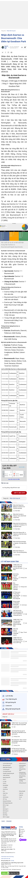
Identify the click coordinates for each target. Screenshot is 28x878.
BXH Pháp (5, 814)
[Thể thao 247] (5, 759)
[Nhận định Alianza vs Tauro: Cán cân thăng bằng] (6, 553)
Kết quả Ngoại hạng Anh (22, 766)
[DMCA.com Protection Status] (10, 873)
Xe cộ (20, 797)
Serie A (4, 783)
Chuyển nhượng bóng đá (8, 773)
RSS (21, 834)
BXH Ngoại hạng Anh (7, 803)
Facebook (22, 831)
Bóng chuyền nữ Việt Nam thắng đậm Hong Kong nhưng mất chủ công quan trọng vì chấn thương (16, 605)
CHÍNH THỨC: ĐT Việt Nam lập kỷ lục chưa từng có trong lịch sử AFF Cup (18, 640)
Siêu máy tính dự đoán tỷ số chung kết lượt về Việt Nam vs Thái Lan (15, 632)
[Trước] (3, 474)
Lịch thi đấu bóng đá (7, 763)
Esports (21, 795)
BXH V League (6, 816)
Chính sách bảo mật (5, 858)
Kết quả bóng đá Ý (22, 769)
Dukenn (25, 595)
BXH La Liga (5, 805)
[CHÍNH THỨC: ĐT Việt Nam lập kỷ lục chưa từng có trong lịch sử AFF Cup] (6, 640)
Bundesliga (5, 785)
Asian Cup (5, 793)
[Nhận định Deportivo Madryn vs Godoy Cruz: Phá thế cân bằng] (6, 508)
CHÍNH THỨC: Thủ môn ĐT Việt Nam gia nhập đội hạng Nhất (17, 567)
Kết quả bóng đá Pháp (22, 780)
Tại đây (12, 860)
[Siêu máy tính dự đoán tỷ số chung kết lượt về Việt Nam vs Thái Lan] (6, 631)
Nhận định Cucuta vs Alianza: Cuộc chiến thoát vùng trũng (19, 516)
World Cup (5, 789)
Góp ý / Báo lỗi (19, 493)
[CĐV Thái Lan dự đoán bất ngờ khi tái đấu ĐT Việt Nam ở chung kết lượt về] (6, 613)
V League (5, 787)
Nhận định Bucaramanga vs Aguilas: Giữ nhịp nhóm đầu (19, 543)
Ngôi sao (5, 716)
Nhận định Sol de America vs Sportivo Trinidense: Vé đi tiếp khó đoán (20, 525)
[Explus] (14, 486)
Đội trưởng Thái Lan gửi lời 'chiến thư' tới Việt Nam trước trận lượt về (16, 577)
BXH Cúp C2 (5, 811)
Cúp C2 (4, 795)
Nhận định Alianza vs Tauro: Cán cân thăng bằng (20, 551)
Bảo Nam (17, 510)
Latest (3, 821)
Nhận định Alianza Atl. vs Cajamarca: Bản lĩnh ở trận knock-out (20, 534)
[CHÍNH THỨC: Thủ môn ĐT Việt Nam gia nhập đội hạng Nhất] (6, 567)
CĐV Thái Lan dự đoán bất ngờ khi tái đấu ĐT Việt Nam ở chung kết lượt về (18, 613)
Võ (20, 799)
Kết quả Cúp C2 (22, 783)
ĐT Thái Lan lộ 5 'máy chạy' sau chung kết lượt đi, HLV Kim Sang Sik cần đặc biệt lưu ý (16, 595)
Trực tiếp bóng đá (7, 771)
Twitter (21, 832)
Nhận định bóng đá (11, 30)
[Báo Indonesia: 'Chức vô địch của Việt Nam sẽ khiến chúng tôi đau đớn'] (6, 586)
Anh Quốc (24, 605)
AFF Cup (5, 799)
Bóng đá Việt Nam (7, 801)
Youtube (22, 829)
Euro (4, 791)
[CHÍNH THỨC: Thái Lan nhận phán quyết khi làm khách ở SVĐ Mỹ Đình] (6, 622)
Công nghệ (9, 821)
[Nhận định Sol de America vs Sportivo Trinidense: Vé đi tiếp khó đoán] (6, 526)
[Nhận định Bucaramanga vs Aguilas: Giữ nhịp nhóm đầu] (6, 544)
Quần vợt (21, 793)
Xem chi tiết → (22, 467)
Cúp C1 (4, 779)
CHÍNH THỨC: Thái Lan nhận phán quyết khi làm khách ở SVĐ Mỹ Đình (17, 623)
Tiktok (21, 836)
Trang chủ (3, 30)
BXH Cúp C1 (5, 809)
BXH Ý (4, 807)
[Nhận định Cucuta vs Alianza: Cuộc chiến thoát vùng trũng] (6, 517)
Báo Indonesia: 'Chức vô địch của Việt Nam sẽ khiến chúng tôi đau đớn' (16, 586)
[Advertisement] (14, 15)
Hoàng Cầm (24, 577)
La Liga (4, 781)
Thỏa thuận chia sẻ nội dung (7, 856)
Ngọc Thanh (24, 632)
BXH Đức (5, 813)
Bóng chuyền (22, 791)
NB (26, 614)
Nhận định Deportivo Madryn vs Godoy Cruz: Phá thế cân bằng (19, 507)
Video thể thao (6, 775)
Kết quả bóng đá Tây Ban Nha (22, 773)
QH (26, 568)
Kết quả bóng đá (6, 765)
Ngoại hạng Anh (6, 777)
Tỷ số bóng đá (6, 769)
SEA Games (5, 797)
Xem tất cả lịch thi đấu (14, 479)
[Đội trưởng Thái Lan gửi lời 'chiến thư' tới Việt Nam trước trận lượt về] (6, 577)
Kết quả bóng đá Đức (22, 776)
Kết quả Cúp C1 (22, 763)
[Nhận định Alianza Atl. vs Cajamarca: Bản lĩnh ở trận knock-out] (6, 535)
